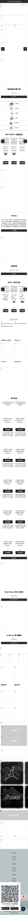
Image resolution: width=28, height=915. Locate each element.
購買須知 (14, 867)
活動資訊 (14, 871)
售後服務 (14, 878)
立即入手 (14, 97)
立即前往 (14, 274)
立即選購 (14, 230)
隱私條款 (16, 912)
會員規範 (12, 912)
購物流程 (14, 869)
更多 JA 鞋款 (14, 643)
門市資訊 (14, 860)
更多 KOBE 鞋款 (14, 599)
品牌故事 (14, 856)
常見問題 (14, 880)
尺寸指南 (14, 881)
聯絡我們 (14, 858)
